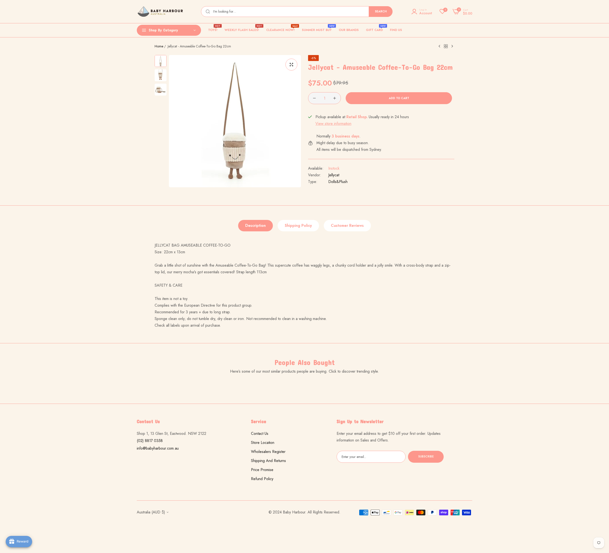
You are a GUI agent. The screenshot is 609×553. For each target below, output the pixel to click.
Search (381, 11)
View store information (333, 123)
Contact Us (259, 433)
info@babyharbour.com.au (158, 448)
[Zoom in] (291, 65)
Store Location (262, 442)
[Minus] (314, 98)
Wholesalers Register (268, 451)
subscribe (426, 457)
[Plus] (334, 98)
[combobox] (297, 11)
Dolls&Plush (338, 181)
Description (255, 225)
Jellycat (333, 175)
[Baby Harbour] (160, 11)
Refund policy (262, 479)
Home (159, 46)
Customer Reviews (347, 225)
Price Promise (262, 469)
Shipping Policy (298, 225)
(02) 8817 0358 (150, 440)
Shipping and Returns (268, 460)
